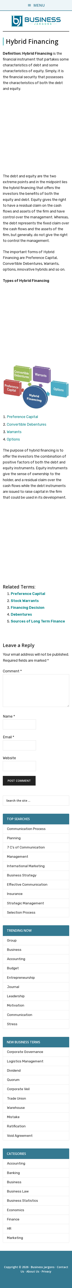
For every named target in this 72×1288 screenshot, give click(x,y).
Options (13, 439)
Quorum (13, 1080)
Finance (13, 1219)
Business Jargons (42, 1267)
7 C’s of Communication (26, 847)
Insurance (15, 894)
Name (9, 716)
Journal (13, 987)
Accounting (16, 959)
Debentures (21, 614)
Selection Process (21, 912)
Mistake (13, 1117)
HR (9, 1228)
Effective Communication (27, 884)
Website (9, 758)
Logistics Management (25, 1061)
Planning (14, 838)
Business (14, 950)
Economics (15, 1210)
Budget (13, 968)
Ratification (16, 1126)
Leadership (16, 996)
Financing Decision (27, 607)
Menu (39, 5)
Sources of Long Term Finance (38, 621)
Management (17, 857)
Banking (13, 1173)
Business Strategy (21, 875)
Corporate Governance (25, 1052)
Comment (12, 671)
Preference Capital (22, 417)
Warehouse (16, 1108)
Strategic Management (25, 903)
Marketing (15, 1238)
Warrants (14, 432)
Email (8, 737)
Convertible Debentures (26, 424)
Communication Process (26, 829)
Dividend (14, 1070)
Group (12, 940)
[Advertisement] (36, 133)
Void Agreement (20, 1136)
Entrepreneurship (21, 978)
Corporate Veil (18, 1089)
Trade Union (16, 1098)
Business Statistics (22, 1201)
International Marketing (26, 866)
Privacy (46, 1271)
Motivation (15, 1005)
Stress (12, 1024)
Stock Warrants (25, 601)
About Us (32, 1271)
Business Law (18, 1191)
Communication (19, 1015)
